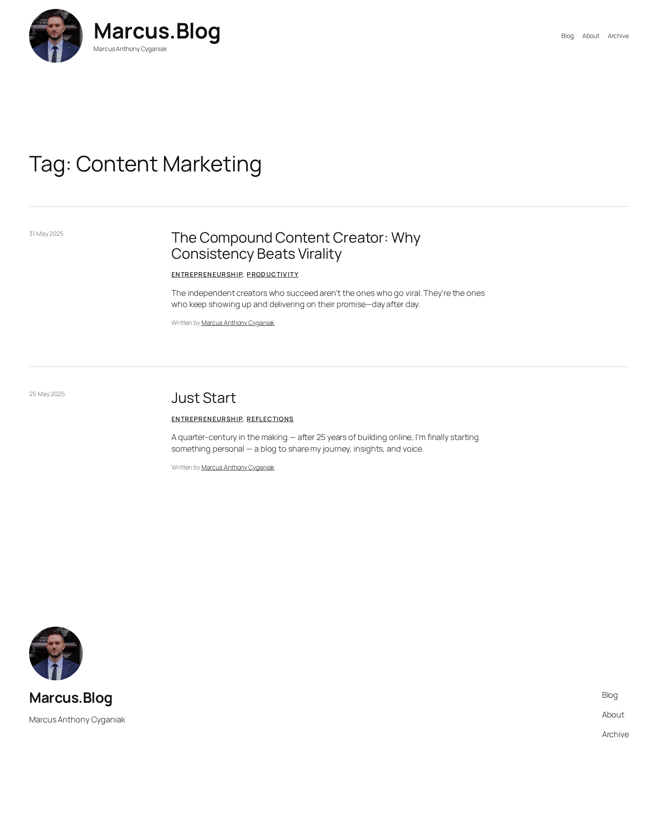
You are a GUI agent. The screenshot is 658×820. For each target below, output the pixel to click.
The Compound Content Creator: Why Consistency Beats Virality (296, 245)
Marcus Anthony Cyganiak (238, 322)
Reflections (270, 418)
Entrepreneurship (206, 274)
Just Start (203, 397)
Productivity (273, 274)
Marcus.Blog (157, 30)
